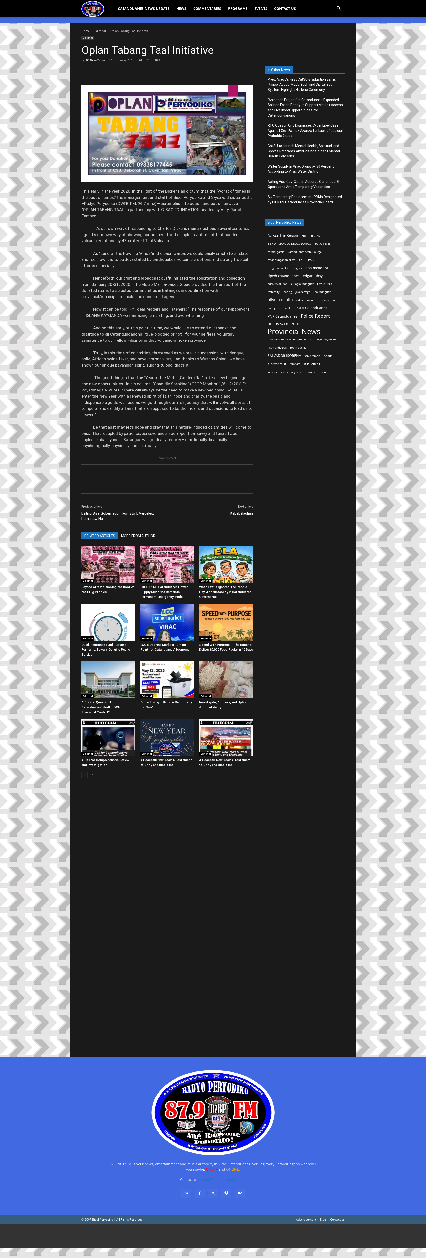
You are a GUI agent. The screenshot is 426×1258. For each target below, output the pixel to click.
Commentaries (207, 8)
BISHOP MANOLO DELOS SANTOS (289, 243)
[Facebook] (86, 71)
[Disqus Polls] (167, 851)
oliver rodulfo (280, 299)
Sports (328, 355)
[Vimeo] (226, 1193)
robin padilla (298, 347)
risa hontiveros (277, 347)
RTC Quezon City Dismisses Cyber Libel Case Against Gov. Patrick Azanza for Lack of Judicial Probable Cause (305, 130)
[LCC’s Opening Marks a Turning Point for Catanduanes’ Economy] (167, 622)
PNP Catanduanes (282, 316)
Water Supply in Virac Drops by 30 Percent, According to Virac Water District (301, 168)
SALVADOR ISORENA (284, 355)
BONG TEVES (322, 243)
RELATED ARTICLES (99, 536)
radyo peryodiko (325, 339)
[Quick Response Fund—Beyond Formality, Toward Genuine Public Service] (108, 622)
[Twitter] (98, 71)
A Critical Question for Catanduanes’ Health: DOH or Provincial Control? (102, 707)
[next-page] (92, 775)
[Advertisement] (148, 1236)
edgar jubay (313, 275)
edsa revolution (278, 284)
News (181, 8)
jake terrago (302, 292)
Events (260, 8)
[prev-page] (84, 775)
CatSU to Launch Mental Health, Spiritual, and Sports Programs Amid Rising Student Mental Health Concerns (304, 151)
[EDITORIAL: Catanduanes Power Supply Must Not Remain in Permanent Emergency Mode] (167, 564)
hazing (288, 292)
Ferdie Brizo (324, 284)
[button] (339, 9)
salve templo (312, 355)
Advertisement (306, 1219)
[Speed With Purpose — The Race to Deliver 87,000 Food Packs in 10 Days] (226, 622)
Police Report (315, 316)
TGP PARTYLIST (313, 364)
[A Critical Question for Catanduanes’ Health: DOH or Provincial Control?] (108, 679)
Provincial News (294, 331)
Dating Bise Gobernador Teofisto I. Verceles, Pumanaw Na (117, 516)
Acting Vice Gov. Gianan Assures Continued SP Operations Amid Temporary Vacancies (304, 184)
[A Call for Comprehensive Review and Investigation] (108, 737)
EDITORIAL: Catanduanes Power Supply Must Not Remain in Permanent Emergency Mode (164, 592)
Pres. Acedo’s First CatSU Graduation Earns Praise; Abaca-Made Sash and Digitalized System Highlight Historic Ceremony (302, 84)
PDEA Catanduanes (311, 308)
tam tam (295, 364)
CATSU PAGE (307, 260)
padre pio (328, 300)
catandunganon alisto (282, 260)
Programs (238, 8)
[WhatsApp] (120, 71)
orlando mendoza (307, 300)
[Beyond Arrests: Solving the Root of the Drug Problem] (108, 564)
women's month (318, 372)
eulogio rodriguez (302, 284)
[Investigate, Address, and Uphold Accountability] (226, 679)
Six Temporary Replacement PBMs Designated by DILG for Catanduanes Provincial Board (305, 199)
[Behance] (186, 1193)
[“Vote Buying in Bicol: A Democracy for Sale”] (167, 679)
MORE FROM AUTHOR (138, 536)
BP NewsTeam (95, 60)
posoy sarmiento (283, 323)
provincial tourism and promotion (289, 339)
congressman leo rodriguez (285, 268)
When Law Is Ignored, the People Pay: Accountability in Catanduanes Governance (225, 592)
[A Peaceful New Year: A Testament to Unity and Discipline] (167, 737)
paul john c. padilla (280, 308)
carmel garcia (276, 252)
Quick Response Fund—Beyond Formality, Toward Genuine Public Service (105, 649)
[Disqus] (167, 979)
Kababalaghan (241, 513)
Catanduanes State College (305, 252)
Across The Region (283, 235)
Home (85, 31)
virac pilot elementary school (286, 372)
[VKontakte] (240, 1193)
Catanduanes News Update (143, 8)
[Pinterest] (109, 71)
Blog (323, 1219)
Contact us (337, 1219)
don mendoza (316, 267)
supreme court (277, 364)
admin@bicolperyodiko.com (223, 1179)
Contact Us (285, 8)
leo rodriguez (322, 292)
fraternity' (274, 292)
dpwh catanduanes (284, 275)
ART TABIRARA (311, 235)
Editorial (100, 31)
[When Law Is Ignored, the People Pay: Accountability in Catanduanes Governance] (226, 564)
